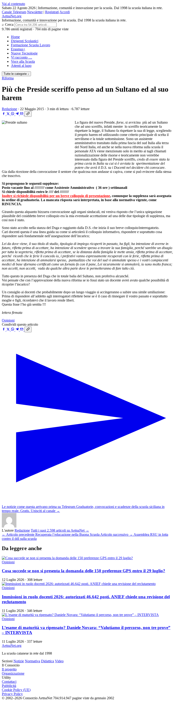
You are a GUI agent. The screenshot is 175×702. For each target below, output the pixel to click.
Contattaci (9, 682)
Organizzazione (13, 673)
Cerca (9, 24)
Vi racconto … (21, 57)
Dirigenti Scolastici (24, 41)
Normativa (32, 661)
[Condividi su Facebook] (4, 114)
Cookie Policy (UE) (16, 690)
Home (15, 37)
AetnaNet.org (11, 16)
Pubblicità (9, 686)
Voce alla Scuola (23, 61)
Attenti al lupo (21, 66)
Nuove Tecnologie (24, 53)
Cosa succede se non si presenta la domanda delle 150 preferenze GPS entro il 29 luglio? (83, 570)
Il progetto (9, 669)
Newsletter (35, 12)
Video (59, 661)
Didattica (47, 661)
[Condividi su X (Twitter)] (8, 114)
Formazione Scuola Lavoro (30, 45)
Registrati (52, 12)
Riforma (8, 78)
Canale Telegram (14, 12)
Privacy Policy (12, 694)
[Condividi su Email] (22, 114)
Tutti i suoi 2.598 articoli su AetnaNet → (60, 530)
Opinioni (8, 320)
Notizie (18, 661)
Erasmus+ (18, 49)
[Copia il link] (28, 114)
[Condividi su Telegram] (17, 114)
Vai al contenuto (13, 4)
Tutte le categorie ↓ (16, 73)
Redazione (9, 109)
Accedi (64, 12)
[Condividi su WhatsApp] (13, 114)
